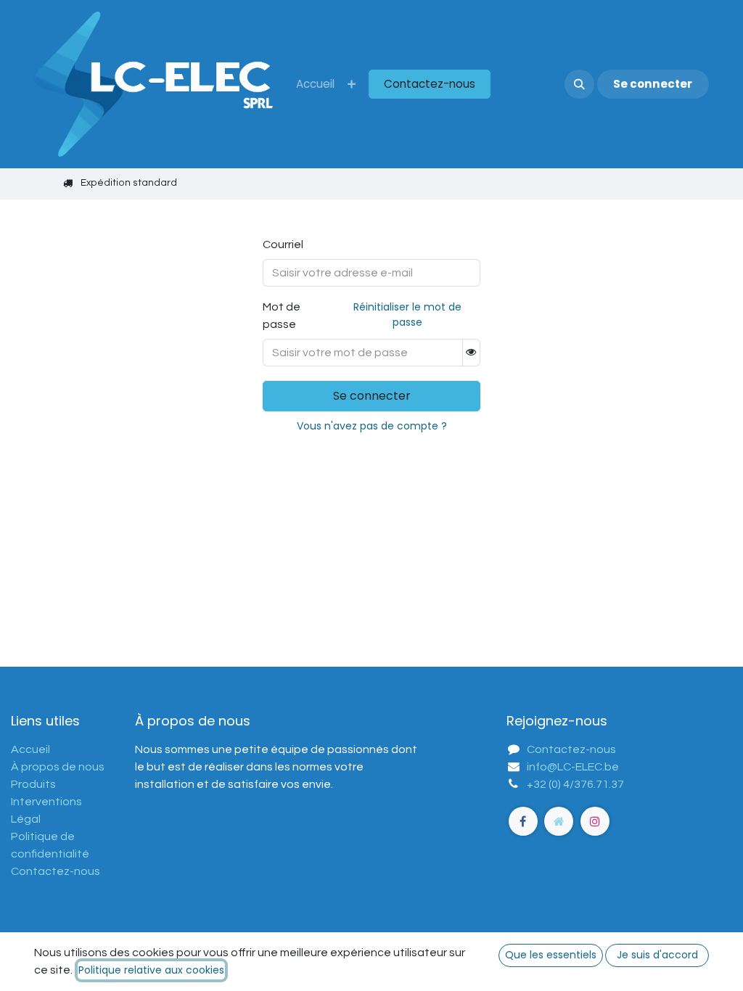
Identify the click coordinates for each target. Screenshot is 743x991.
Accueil (30, 749)
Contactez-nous (429, 83)
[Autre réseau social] (558, 821)
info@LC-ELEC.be (573, 767)
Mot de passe (362, 315)
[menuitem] (315, 84)
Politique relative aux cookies (151, 970)
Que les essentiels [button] (550, 954)
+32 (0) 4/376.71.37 (575, 784)
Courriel (283, 244)
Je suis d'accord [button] (657, 954)
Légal (26, 819)
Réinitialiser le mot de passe (407, 314)
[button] (579, 84)
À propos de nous (57, 767)
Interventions (46, 801)
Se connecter (652, 83)
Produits (33, 784)
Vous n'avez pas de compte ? (372, 426)
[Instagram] (594, 821)
